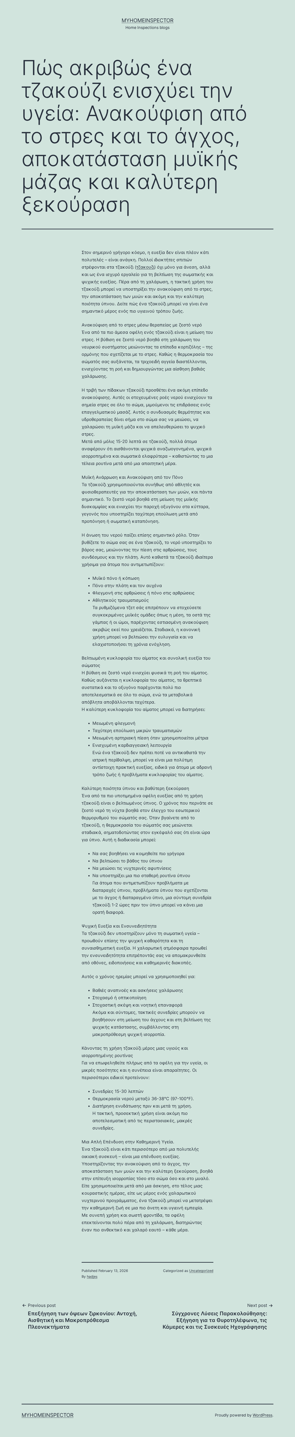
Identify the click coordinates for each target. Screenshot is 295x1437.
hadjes (92, 1276)
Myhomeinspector (147, 20)
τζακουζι (145, 267)
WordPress (262, 1415)
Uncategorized (201, 1270)
